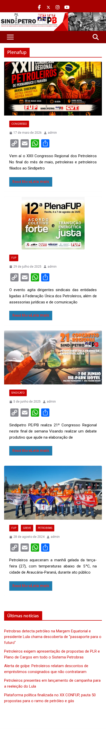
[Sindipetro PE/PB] (53, 15)
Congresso (19, 123)
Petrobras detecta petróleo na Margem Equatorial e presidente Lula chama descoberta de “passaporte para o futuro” (52, 637)
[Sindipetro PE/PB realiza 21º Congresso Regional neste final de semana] (53, 357)
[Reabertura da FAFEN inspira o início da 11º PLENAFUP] (53, 493)
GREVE (27, 528)
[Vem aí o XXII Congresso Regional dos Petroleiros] (53, 89)
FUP (13, 257)
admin (52, 132)
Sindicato (18, 392)
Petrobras (45, 528)
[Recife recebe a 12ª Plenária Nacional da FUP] (53, 223)
